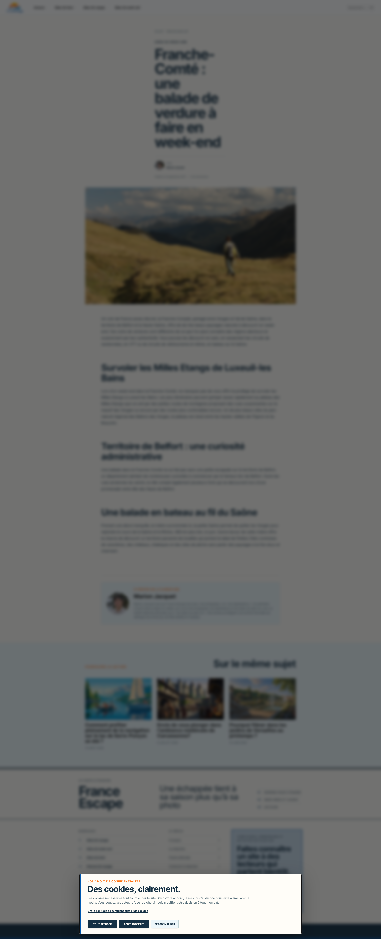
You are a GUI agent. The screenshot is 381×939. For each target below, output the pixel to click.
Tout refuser (102, 924)
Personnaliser (165, 924)
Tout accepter (134, 924)
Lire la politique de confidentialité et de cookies (118, 910)
